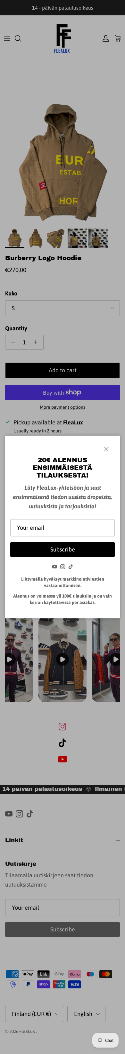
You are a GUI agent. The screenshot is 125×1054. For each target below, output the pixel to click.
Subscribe (62, 549)
